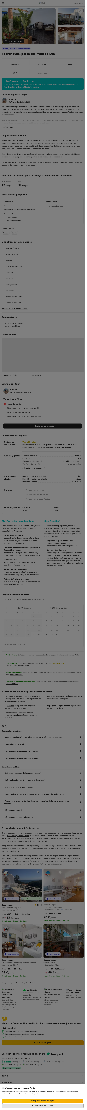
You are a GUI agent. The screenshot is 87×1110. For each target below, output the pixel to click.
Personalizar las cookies (42, 1105)
